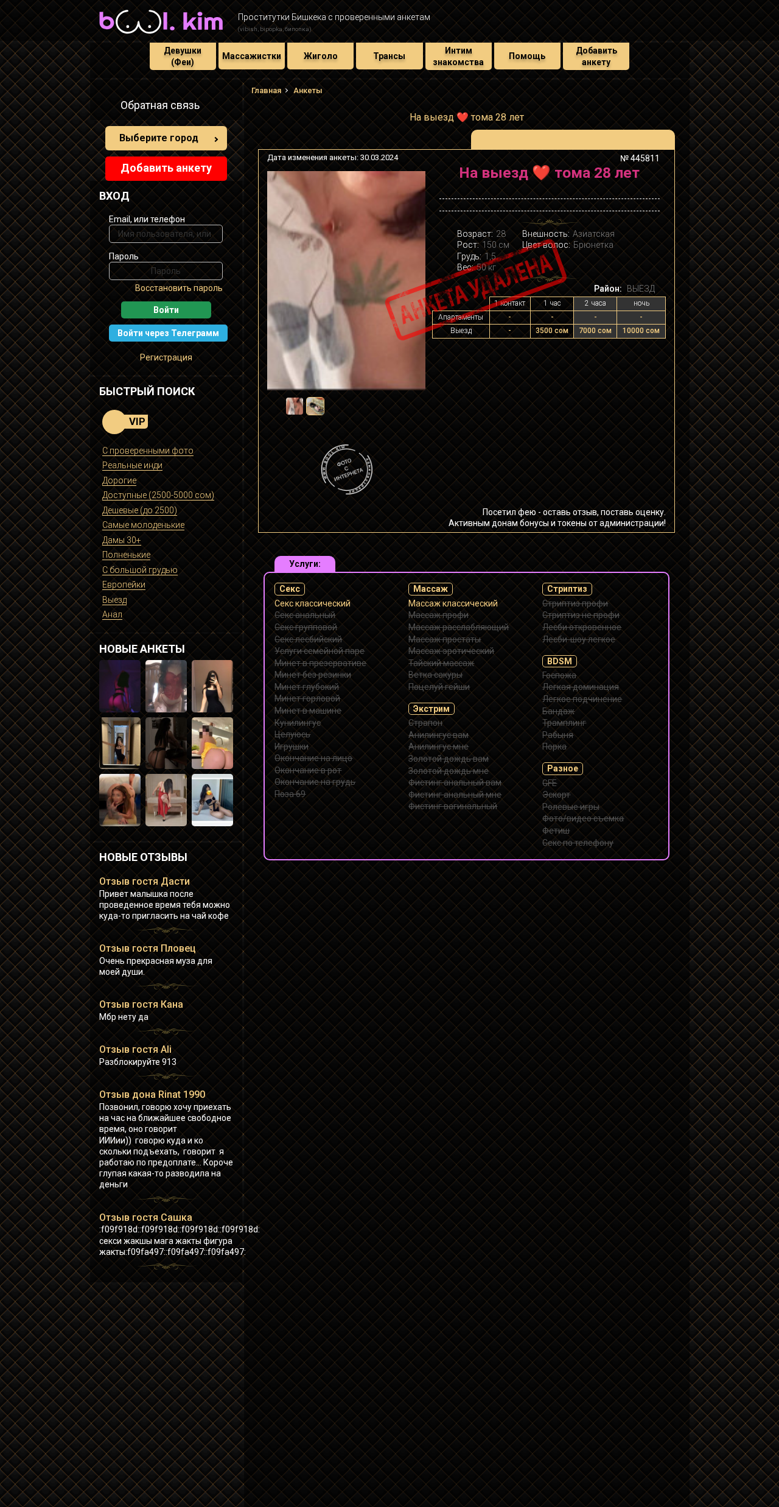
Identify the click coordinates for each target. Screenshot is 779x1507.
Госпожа (559, 675)
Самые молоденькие (143, 525)
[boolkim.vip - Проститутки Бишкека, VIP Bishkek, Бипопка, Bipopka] (161, 35)
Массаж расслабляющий (458, 627)
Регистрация (166, 357)
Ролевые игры (570, 807)
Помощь (527, 56)
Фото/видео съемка (583, 818)
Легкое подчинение (582, 699)
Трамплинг (564, 723)
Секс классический (312, 603)
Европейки (123, 584)
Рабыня (557, 735)
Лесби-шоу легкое (578, 639)
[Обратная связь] (106, 107)
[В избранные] (646, 177)
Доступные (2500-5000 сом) (158, 495)
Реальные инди (132, 465)
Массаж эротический (451, 651)
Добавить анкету (596, 56)
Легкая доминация (580, 687)
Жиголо (321, 56)
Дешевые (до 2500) (139, 510)
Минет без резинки (312, 675)
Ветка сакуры (435, 675)
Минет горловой (307, 698)
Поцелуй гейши (439, 687)
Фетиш (556, 830)
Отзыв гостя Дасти (144, 881)
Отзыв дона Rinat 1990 (152, 1094)
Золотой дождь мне (448, 771)
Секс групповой (305, 627)
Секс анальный (304, 615)
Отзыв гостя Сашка (145, 1217)
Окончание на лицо (313, 758)
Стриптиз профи (575, 603)
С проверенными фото (148, 450)
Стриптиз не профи (581, 615)
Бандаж (558, 711)
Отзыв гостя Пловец (147, 948)
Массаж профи (438, 615)
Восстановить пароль (179, 288)
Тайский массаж (441, 663)
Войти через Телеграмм (168, 333)
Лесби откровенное (581, 627)
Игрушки (291, 746)
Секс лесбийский (308, 639)
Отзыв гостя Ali (135, 1049)
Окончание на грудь (314, 782)
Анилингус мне (438, 746)
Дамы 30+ (121, 540)
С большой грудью (140, 570)
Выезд (114, 600)
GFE (549, 783)
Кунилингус (297, 723)
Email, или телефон (147, 219)
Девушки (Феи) (182, 56)
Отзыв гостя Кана (141, 1004)
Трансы (389, 56)
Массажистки (251, 56)
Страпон (425, 723)
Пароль (124, 256)
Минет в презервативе (320, 663)
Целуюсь (292, 734)
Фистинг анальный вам (454, 782)
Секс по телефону (577, 843)
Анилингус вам (438, 735)
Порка (554, 746)
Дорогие (119, 480)
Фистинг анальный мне (454, 794)
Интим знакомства (458, 56)
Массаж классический (453, 603)
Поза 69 (290, 794)
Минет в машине (307, 710)
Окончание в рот (307, 770)
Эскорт (556, 794)
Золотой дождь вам (448, 759)
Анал (112, 614)
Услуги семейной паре (319, 651)
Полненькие (126, 555)
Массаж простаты (444, 639)
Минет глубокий (306, 687)
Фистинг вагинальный (452, 806)
